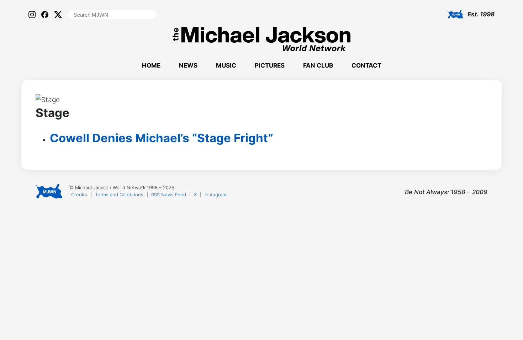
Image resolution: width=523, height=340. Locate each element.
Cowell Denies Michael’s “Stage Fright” (161, 138)
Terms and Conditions (119, 194)
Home (151, 65)
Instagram (215, 194)
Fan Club (318, 65)
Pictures (270, 65)
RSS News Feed (168, 194)
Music (226, 65)
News (188, 65)
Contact (366, 65)
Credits (79, 194)
